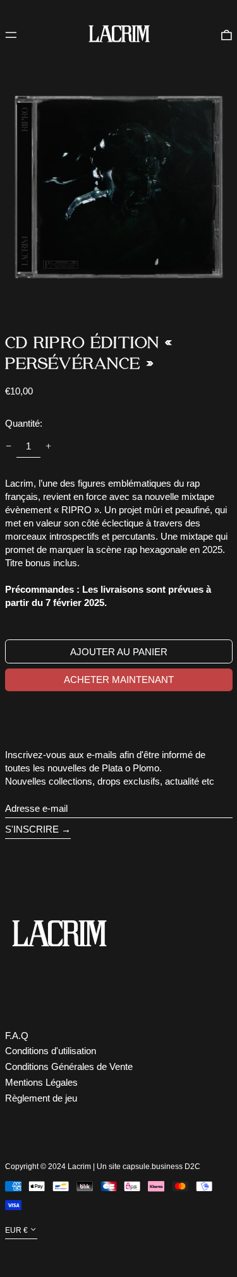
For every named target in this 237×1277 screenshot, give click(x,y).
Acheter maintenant (119, 679)
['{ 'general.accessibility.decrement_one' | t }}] (8, 446)
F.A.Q (16, 1035)
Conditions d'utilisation (50, 1050)
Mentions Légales (41, 1082)
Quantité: (23, 423)
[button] (227, 34)
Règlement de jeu (41, 1098)
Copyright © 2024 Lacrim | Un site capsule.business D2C (102, 1166)
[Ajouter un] (48, 446)
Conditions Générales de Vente (69, 1066)
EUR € (16, 1230)
